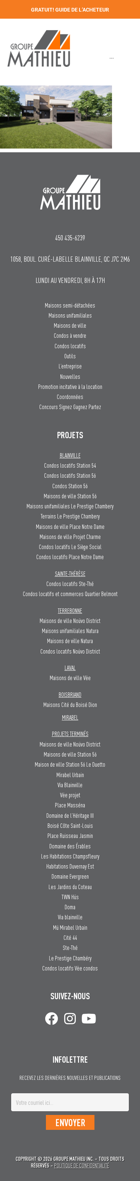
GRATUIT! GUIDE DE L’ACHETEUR (70, 10)
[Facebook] (51, 1018)
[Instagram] (70, 1018)
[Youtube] (88, 1018)
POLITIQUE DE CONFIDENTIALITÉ (81, 1165)
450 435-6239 (70, 237)
